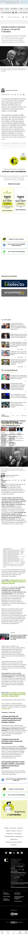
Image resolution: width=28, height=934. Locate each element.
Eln (13, 415)
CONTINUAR (23, 2)
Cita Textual (19, 433)
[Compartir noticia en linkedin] (23, 94)
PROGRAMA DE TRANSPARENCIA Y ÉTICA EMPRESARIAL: (17, 880)
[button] (25, 332)
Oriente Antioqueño (12, 433)
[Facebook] (21, 94)
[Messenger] (12, 94)
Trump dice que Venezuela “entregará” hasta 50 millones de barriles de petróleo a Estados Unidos (13, 694)
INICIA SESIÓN (23, 158)
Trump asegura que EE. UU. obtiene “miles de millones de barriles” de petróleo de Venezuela (13, 581)
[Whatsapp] (15, 94)
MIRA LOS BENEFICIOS (7, 210)
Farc (17, 415)
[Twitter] (18, 94)
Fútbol (3, 433)
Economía (12, 632)
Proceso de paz (24, 415)
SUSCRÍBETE (7, 203)
